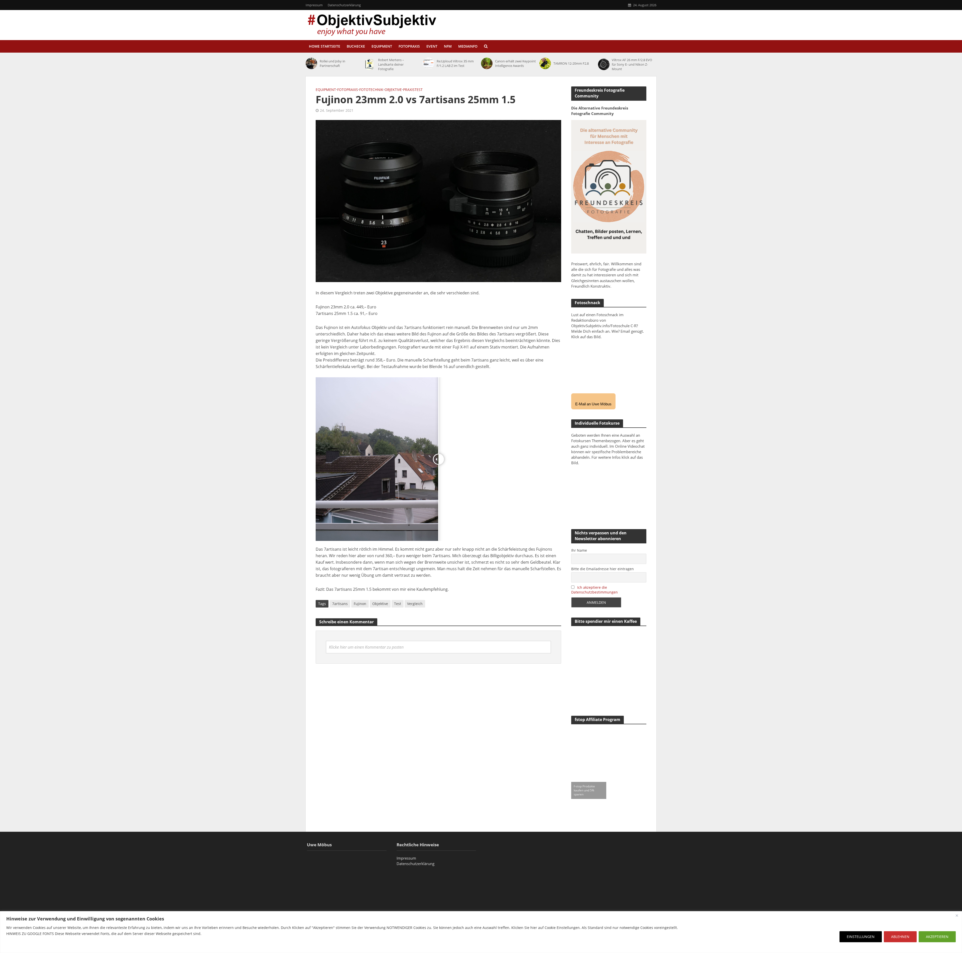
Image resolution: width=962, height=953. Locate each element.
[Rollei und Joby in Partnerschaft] (311, 63)
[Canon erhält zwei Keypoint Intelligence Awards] (487, 63)
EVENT (431, 46)
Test (397, 603)
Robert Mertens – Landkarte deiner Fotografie (391, 64)
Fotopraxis (409, 46)
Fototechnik (371, 89)
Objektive (393, 89)
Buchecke (356, 46)
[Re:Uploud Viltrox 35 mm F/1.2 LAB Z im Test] (428, 63)
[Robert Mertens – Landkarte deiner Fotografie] (370, 64)
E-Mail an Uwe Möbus (593, 404)
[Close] (957, 915)
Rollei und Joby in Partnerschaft (332, 63)
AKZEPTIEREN (937, 936)
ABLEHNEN (900, 936)
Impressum (314, 5)
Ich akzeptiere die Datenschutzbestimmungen (594, 589)
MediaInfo (467, 46)
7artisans (340, 603)
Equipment (382, 46)
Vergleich (415, 603)
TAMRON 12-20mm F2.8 (571, 63)
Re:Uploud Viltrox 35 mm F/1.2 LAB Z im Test (455, 63)
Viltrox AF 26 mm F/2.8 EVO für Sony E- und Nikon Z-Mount (632, 64)
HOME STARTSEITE (324, 46)
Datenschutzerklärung (344, 5)
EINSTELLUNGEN (861, 936)
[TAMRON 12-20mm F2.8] (545, 63)
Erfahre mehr (19, 945)
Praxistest (413, 89)
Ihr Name (579, 550)
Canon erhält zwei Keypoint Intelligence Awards (515, 63)
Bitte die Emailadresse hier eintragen (602, 568)
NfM (448, 46)
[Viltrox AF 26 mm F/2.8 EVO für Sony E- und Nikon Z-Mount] (604, 64)
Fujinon (360, 603)
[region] (481, 932)
